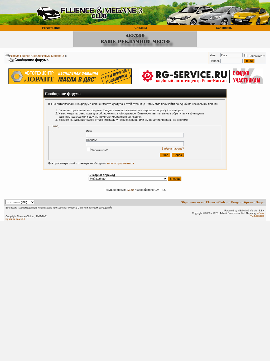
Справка (140, 27)
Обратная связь (192, 202)
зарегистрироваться (120, 163)
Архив (248, 202)
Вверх (260, 202)
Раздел (236, 202)
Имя (212, 55)
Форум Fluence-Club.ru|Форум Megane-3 (37, 55)
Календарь (224, 27)
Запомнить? (257, 56)
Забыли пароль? (173, 148)
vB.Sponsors (257, 216)
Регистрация (51, 27)
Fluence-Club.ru (217, 202)
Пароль (215, 60)
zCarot (260, 213)
